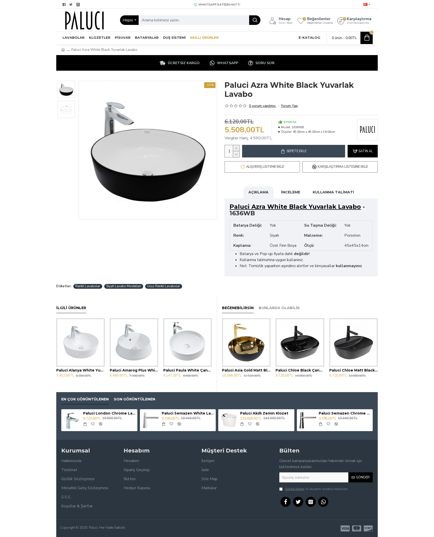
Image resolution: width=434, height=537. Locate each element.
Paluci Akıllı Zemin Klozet (264, 413)
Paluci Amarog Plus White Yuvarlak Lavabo (134, 370)
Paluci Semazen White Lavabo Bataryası (188, 413)
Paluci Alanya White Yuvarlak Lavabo (80, 370)
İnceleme (290, 192)
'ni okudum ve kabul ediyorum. (316, 489)
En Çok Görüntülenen (85, 399)
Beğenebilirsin (238, 308)
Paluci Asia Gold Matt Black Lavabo (246, 370)
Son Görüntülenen (134, 399)
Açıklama (258, 192)
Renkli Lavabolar (87, 286)
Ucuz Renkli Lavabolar (163, 286)
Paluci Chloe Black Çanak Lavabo (300, 370)
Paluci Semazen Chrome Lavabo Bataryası (345, 413)
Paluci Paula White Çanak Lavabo (187, 370)
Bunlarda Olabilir (279, 308)
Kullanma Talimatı (333, 192)
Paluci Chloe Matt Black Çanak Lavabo (353, 370)
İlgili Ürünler (71, 308)
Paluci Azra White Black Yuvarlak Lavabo (295, 206)
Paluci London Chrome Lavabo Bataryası (109, 413)
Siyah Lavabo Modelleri (123, 286)
